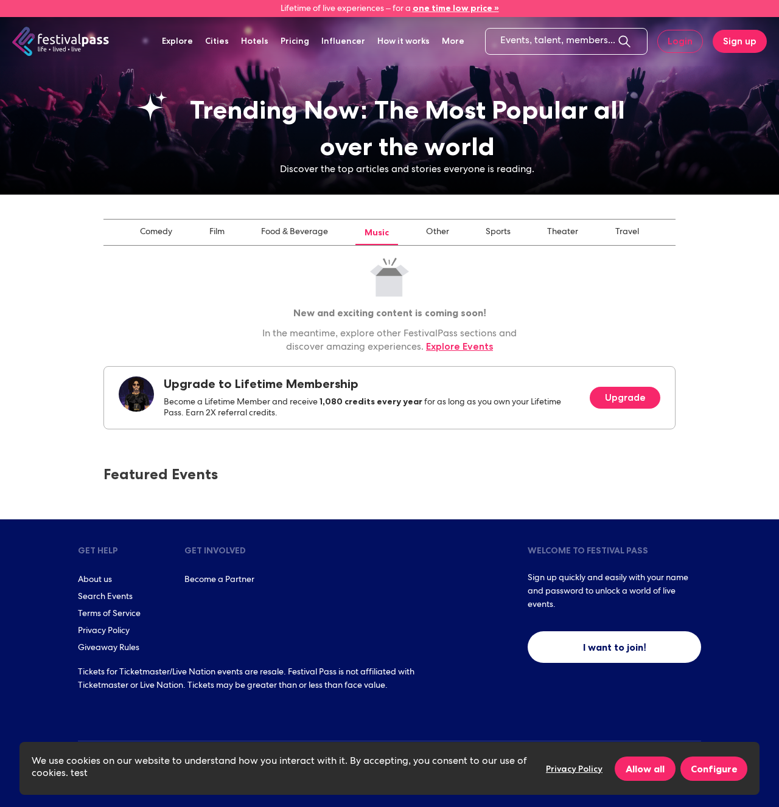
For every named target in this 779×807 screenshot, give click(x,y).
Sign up (739, 41)
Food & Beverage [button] (294, 232)
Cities (217, 40)
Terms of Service (109, 614)
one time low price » (456, 7)
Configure (714, 769)
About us (95, 580)
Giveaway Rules (108, 648)
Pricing (295, 40)
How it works (403, 40)
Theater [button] (562, 232)
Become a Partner (219, 580)
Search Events (105, 597)
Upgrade (625, 397)
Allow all (645, 769)
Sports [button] (498, 232)
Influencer (343, 40)
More (453, 40)
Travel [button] (627, 232)
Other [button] (437, 232)
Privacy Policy (104, 631)
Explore (177, 40)
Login (680, 41)
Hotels (254, 40)
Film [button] (217, 232)
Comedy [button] (156, 232)
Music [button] (377, 232)
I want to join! (614, 647)
